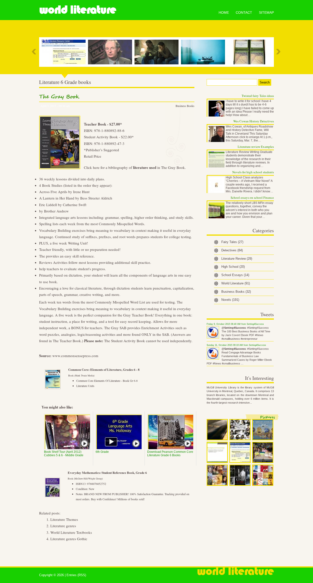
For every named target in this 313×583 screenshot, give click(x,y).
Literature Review (236, 258)
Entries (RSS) (76, 575)
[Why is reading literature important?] (204, 52)
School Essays (235, 275)
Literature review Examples (256, 146)
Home (224, 12)
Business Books (185, 106)
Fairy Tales (232, 242)
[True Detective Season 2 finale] (157, 52)
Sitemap (266, 12)
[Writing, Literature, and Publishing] (111, 52)
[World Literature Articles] (250, 52)
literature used (144, 167)
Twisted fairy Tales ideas (258, 95)
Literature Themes (64, 519)
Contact (244, 12)
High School (233, 266)
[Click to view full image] (217, 429)
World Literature (77, 10)
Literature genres (63, 525)
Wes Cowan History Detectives (253, 121)
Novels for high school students (253, 172)
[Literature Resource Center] (65, 52)
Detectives (232, 250)
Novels (230, 300)
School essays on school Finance (252, 197)
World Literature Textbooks (71, 532)
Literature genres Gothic (68, 538)
